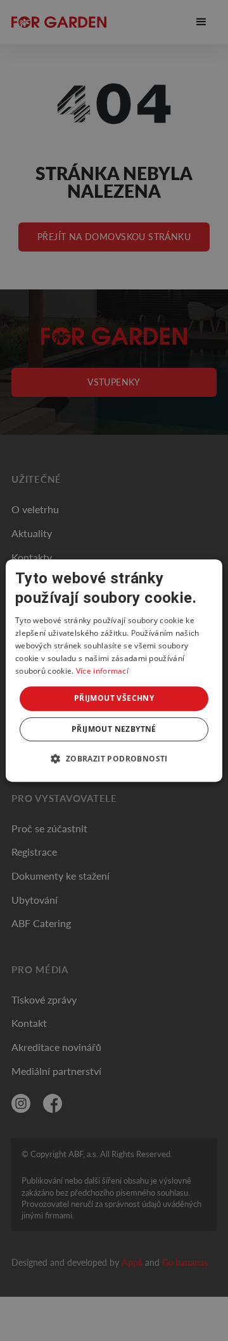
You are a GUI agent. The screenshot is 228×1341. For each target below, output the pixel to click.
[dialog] (114, 670)
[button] (113, 758)
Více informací (102, 670)
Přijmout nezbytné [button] (114, 729)
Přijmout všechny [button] (114, 698)
